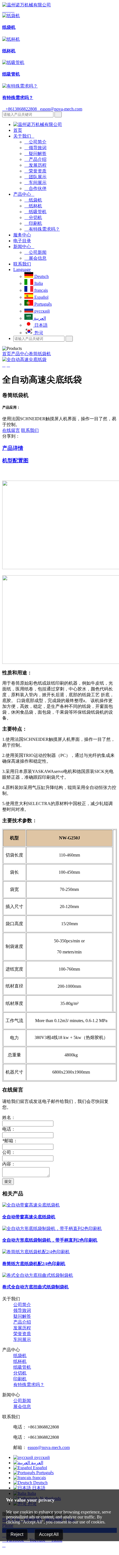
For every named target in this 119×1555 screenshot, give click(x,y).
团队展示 (35, 176)
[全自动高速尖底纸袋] (24, 359)
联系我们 (22, 264)
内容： (8, 1164)
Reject (17, 1534)
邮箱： (10, 1140)
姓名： (8, 1117)
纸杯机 (33, 205)
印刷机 (33, 223)
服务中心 (22, 235)
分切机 (33, 217)
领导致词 (35, 147)
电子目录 (22, 240)
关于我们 (23, 136)
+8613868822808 (19, 109)
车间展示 (35, 182)
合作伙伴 (35, 188)
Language (22, 269)
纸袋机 (33, 200)
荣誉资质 (35, 171)
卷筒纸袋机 (40, 353)
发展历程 (35, 165)
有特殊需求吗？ (42, 229)
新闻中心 (23, 246)
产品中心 (23, 194)
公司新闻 (35, 252)
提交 (8, 1181)
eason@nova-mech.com (59, 109)
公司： (8, 1152)
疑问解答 (35, 153)
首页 (17, 130)
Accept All (49, 1534)
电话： (8, 1129)
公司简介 (35, 142)
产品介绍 (35, 159)
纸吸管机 (35, 211)
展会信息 (35, 258)
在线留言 (11, 430)
